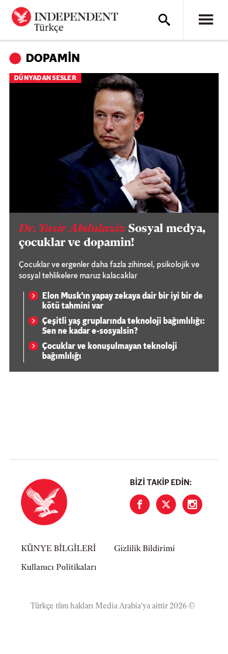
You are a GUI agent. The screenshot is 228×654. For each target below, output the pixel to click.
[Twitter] (166, 504)
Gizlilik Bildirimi (144, 549)
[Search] (164, 20)
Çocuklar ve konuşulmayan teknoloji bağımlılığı (109, 352)
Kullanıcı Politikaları (58, 567)
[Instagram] (192, 504)
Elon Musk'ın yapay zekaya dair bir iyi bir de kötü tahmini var (122, 302)
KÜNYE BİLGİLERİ (58, 549)
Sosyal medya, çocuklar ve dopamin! (112, 236)
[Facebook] (140, 504)
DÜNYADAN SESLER (45, 78)
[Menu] (206, 20)
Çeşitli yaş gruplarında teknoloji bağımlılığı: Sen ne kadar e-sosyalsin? (123, 327)
